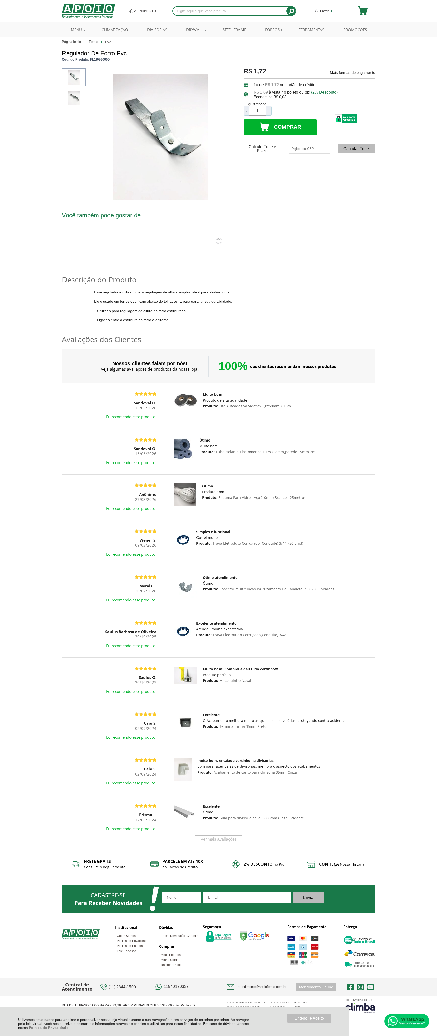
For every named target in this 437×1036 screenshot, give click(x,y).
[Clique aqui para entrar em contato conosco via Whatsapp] (406, 1021)
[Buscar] (291, 11)
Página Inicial (72, 42)
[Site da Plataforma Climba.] (360, 1005)
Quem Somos (126, 936)
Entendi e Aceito (309, 1018)
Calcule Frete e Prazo (262, 149)
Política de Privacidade (48, 1028)
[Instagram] (360, 987)
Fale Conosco (126, 951)
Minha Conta (170, 960)
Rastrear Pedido (172, 965)
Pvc (108, 42)
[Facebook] (350, 987)
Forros (94, 42)
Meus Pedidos (171, 955)
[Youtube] (370, 987)
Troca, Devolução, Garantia (180, 936)
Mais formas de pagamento (352, 73)
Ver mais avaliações (219, 839)
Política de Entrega (130, 946)
